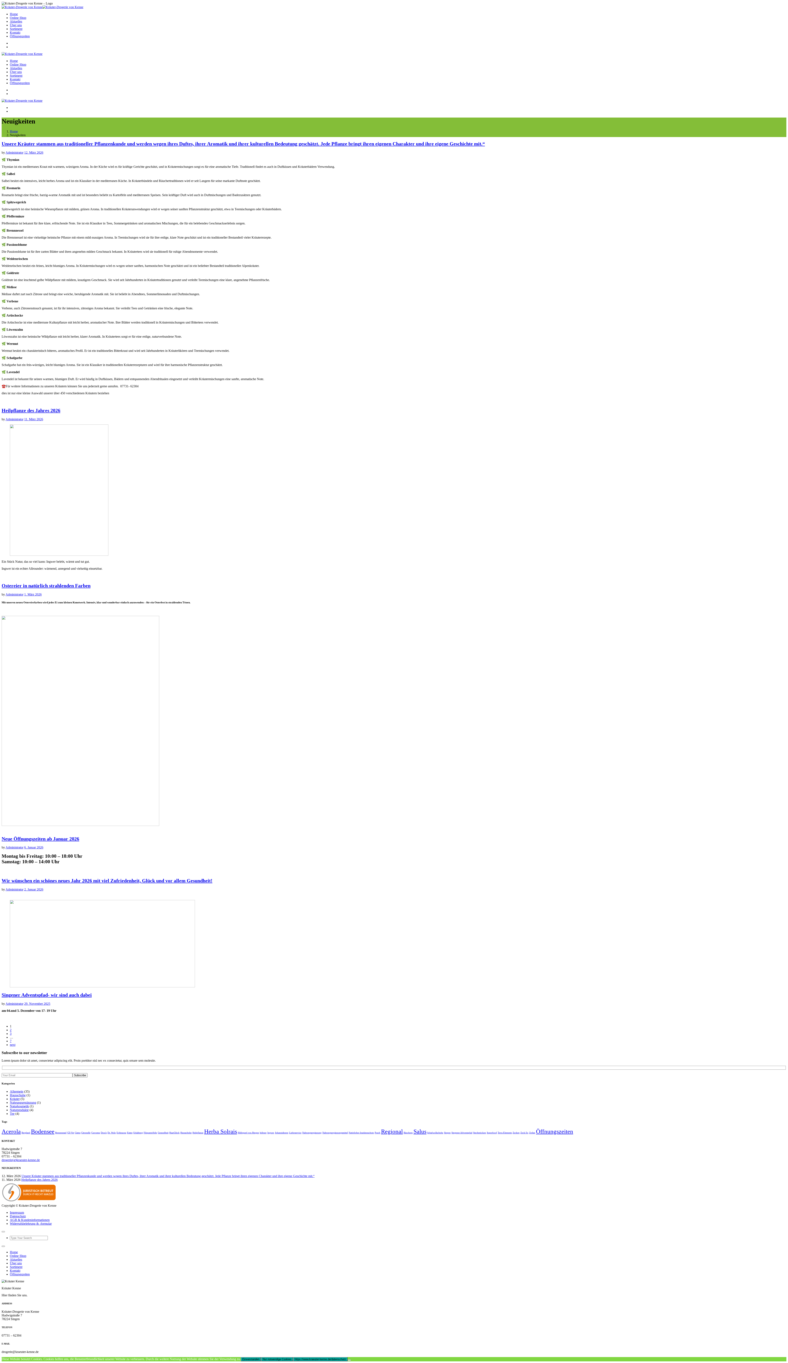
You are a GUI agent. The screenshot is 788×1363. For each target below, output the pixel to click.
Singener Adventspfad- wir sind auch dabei (47, 995)
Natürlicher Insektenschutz (361, 1133)
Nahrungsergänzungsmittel (335, 1133)
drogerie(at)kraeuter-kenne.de (21, 1160)
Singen (447, 1133)
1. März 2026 (33, 594)
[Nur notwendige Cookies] (349, 1360)
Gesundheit (163, 1133)
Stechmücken (479, 1133)
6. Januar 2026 (33, 847)
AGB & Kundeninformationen (30, 1220)
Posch (377, 1133)
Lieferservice (295, 1133)
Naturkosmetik (19, 1106)
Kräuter (15, 1099)
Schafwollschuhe (435, 1133)
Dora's (104, 1133)
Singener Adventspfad (461, 1133)
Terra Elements (505, 1133)
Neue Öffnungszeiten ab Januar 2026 (40, 839)
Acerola (11, 1131)
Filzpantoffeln (150, 1133)
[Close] (3, 1231)
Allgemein (16, 1091)
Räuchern (408, 1133)
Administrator (14, 152)
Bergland (26, 1133)
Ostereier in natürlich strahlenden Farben (46, 585)
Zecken (516, 1133)
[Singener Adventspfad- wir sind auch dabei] (102, 986)
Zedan (532, 1133)
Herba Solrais (220, 1131)
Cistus (77, 1133)
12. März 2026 (33, 152)
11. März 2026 (33, 419)
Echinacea (121, 1133)
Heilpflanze (197, 1133)
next (12, 1044)
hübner (263, 1133)
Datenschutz (18, 1216)
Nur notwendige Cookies (277, 1359)
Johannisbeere (281, 1133)
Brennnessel (60, 1133)
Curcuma (95, 1133)
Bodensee (42, 1131)
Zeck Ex (524, 1133)
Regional (392, 1131)
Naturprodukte (19, 1110)
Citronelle (85, 1133)
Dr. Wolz (112, 1133)
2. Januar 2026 (33, 889)
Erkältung (138, 1133)
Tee (12, 1113)
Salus (419, 1131)
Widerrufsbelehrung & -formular (31, 1223)
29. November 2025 (37, 1003)
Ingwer (270, 1133)
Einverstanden (250, 1359)
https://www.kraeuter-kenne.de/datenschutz (320, 1359)
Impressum (17, 1212)
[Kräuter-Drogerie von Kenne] (42, 7)
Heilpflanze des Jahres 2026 (31, 410)
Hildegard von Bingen (248, 1133)
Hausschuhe (18, 1095)
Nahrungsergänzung (23, 1102)
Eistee (130, 1133)
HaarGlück (174, 1133)
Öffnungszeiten (554, 1131)
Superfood (492, 1133)
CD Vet (70, 1133)
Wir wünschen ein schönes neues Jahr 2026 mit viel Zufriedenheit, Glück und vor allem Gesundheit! (107, 880)
